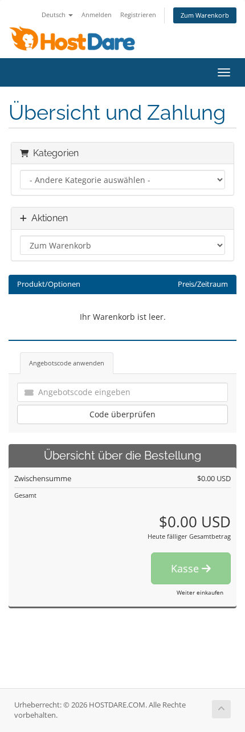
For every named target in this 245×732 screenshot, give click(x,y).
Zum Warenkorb (205, 15)
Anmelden (96, 14)
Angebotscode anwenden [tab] (66, 363)
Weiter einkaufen (200, 592)
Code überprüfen (122, 414)
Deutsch (54, 14)
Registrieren (138, 14)
